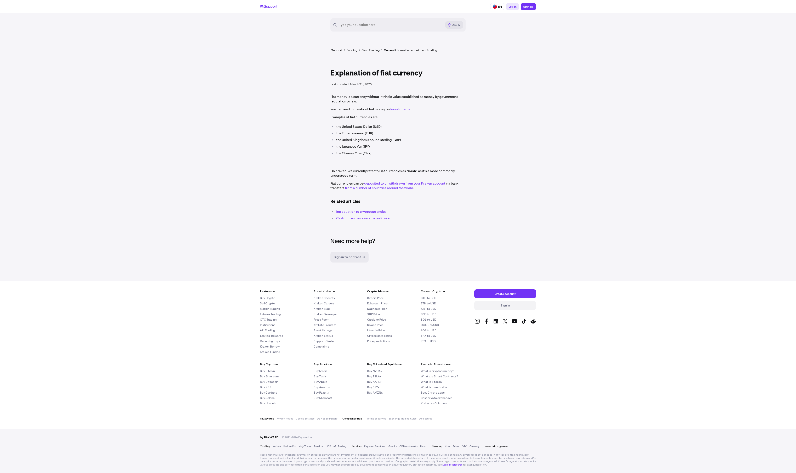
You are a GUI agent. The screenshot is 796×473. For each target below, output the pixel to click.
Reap (423, 446)
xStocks (392, 446)
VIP (329, 446)
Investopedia (400, 109)
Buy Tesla (320, 376)
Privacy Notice (285, 418)
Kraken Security (324, 298)
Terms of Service (376, 418)
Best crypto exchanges (436, 398)
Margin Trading (270, 309)
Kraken (277, 446)
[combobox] (391, 24)
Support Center (324, 341)
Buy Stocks (323, 364)
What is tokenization (434, 387)
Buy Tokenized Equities (384, 364)
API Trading (267, 330)
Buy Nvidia (321, 371)
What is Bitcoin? (431, 382)
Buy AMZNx (375, 392)
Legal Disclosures (452, 464)
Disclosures (425, 418)
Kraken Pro (289, 446)
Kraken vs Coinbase (434, 403)
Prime (456, 446)
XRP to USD (428, 309)
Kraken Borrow (270, 346)
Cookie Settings (305, 418)
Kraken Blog (322, 309)
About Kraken (324, 291)
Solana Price (375, 325)
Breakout (319, 446)
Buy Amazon (322, 387)
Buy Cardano (268, 392)
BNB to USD (429, 314)
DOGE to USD (430, 325)
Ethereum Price (377, 303)
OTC (464, 446)
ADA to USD (429, 330)
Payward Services (374, 446)
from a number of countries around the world (379, 188)
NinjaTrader (305, 446)
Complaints (321, 346)
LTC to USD (428, 341)
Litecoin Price (376, 330)
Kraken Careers (324, 303)
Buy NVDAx (374, 371)
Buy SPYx (373, 387)
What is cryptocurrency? (437, 371)
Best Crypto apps (433, 392)
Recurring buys (270, 341)
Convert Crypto (433, 291)
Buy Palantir (321, 392)
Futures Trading (270, 314)
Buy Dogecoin (269, 382)
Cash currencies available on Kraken (363, 218)
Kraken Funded (270, 352)
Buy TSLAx (374, 376)
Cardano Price (376, 319)
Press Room (321, 319)
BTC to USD (428, 298)
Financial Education (435, 364)
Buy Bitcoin (267, 371)
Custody (474, 446)
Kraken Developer (325, 314)
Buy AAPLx (374, 382)
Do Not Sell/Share (327, 418)
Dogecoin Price (377, 309)
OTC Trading (268, 319)
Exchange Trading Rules (402, 418)
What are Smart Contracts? (439, 376)
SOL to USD (428, 319)
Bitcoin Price (375, 298)
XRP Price (373, 314)
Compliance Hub (352, 418)
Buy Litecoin (268, 403)
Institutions (267, 325)
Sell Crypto (267, 303)
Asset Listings (323, 330)
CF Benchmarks (408, 446)
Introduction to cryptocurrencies (361, 211)
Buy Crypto (267, 298)
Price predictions (378, 341)
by (269, 437)
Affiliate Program (325, 325)
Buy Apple (320, 382)
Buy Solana (267, 398)
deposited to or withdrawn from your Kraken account (404, 183)
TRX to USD (428, 336)
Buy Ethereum (269, 376)
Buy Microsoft (323, 398)
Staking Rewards (271, 336)
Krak (447, 446)
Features (267, 291)
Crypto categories (379, 336)
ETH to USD (428, 303)
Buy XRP (265, 387)
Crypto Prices (377, 291)
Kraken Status (323, 336)
